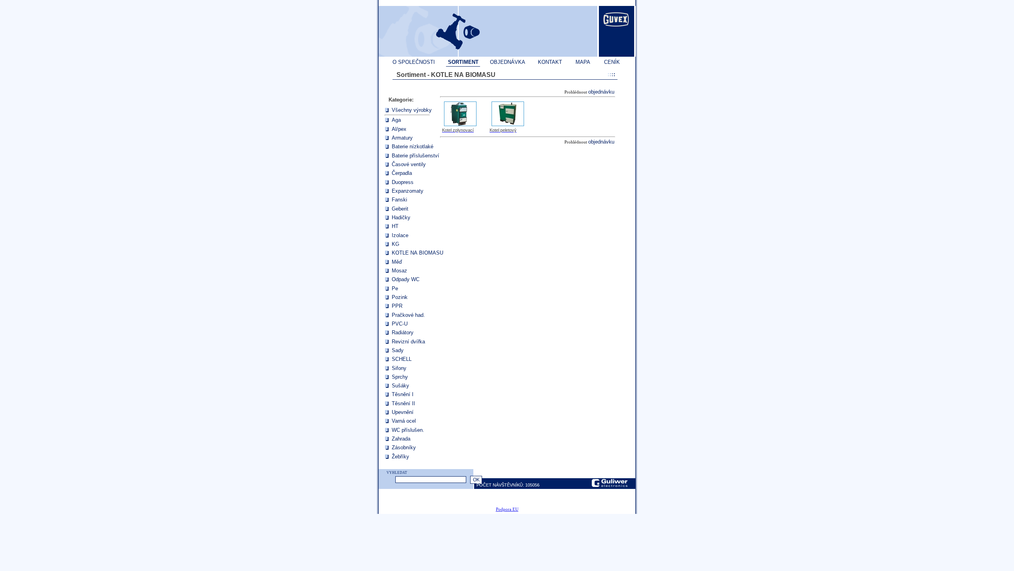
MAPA (583, 62)
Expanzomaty (407, 191)
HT (395, 226)
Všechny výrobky (412, 110)
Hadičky (401, 217)
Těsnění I (403, 394)
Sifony (399, 368)
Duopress (403, 182)
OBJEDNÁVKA (507, 62)
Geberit (400, 209)
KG (395, 244)
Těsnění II (403, 403)
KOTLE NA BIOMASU (417, 253)
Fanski (399, 200)
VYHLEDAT (397, 473)
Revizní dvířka (408, 342)
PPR (397, 306)
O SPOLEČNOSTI (414, 62)
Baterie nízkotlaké (412, 146)
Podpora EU (507, 509)
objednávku (601, 92)
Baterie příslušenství (415, 156)
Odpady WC (405, 279)
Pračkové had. (408, 315)
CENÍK (612, 62)
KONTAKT (550, 62)
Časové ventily (409, 164)
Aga (396, 120)
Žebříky (400, 457)
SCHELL (402, 359)
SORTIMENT (463, 62)
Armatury (402, 138)
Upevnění (403, 412)
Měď (397, 262)
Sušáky (400, 386)
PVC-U (400, 324)
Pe (395, 288)
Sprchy (400, 377)
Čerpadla (402, 173)
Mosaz (399, 271)
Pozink (400, 297)
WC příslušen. (408, 430)
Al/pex (399, 129)
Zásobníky (404, 447)
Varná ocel (404, 421)
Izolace (400, 235)
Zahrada (401, 439)
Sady (398, 350)
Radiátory (403, 332)
